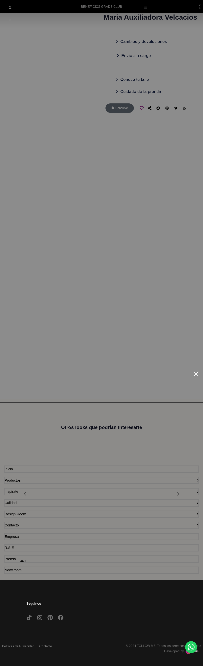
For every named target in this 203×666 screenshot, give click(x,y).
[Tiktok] (29, 617)
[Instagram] (39, 617)
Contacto (45, 646)
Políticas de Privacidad (18, 646)
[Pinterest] (50, 617)
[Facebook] (60, 617)
